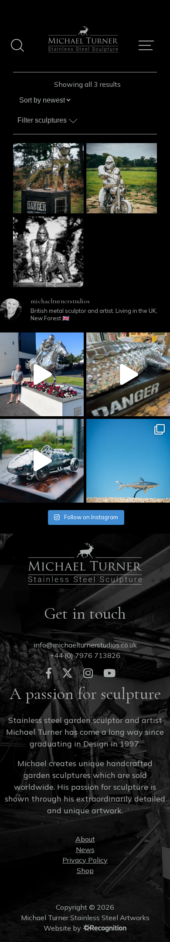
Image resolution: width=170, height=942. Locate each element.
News (85, 849)
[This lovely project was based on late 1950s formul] (42, 461)
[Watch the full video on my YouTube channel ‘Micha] (42, 374)
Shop (85, 870)
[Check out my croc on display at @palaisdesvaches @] (128, 374)
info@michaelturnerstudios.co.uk (85, 645)
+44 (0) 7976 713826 (85, 655)
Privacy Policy (85, 860)
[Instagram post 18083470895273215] (128, 461)
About (85, 839)
